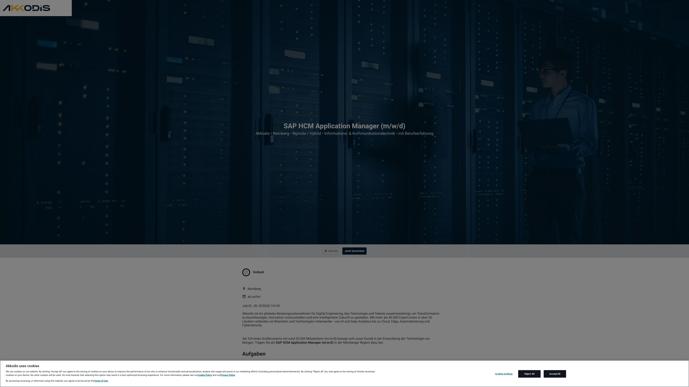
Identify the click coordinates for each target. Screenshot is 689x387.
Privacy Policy (227, 375)
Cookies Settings (504, 373)
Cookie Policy (205, 375)
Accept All (554, 373)
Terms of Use (101, 381)
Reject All (529, 373)
